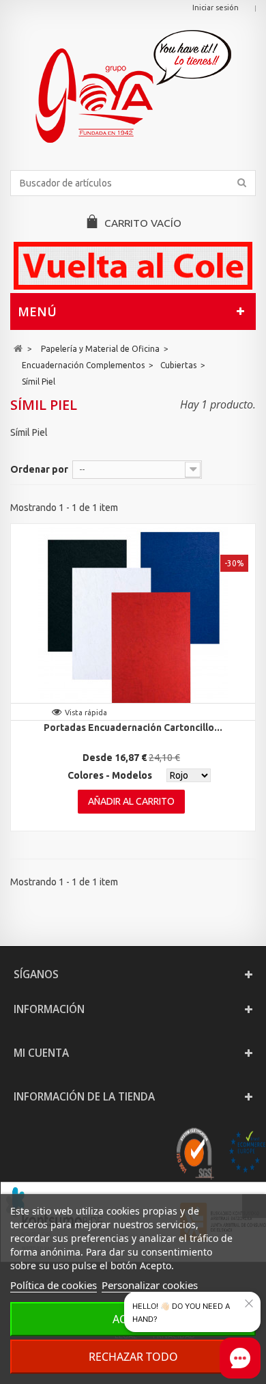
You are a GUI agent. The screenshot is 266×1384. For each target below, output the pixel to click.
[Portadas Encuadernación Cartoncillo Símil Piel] (133, 619)
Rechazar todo (133, 1356)
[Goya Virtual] (133, 86)
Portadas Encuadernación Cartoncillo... (133, 727)
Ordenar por (39, 469)
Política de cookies (53, 1285)
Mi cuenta (41, 1053)
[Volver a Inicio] (18, 348)
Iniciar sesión (215, 7)
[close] (249, 1303)
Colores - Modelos (110, 775)
